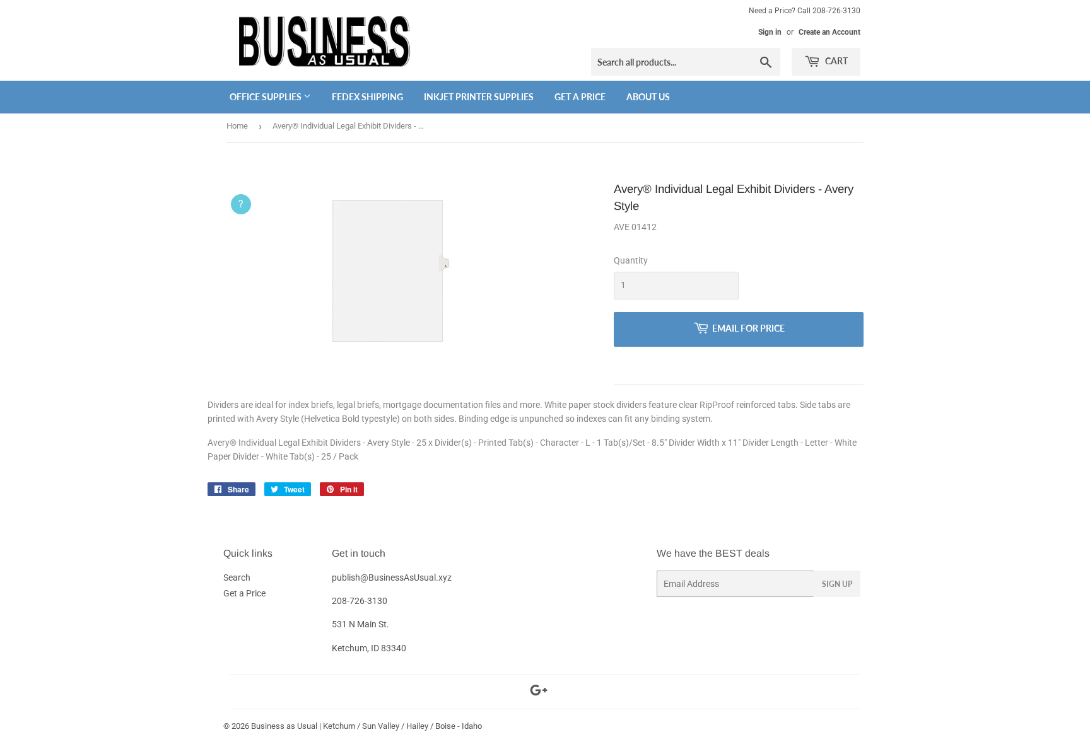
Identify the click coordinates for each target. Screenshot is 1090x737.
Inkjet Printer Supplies (479, 96)
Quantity (631, 260)
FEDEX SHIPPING (367, 96)
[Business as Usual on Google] (539, 692)
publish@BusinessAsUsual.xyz (392, 577)
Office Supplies (266, 96)
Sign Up (837, 584)
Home (237, 126)
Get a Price (580, 96)
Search (236, 577)
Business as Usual (284, 726)
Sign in (770, 32)
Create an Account (829, 32)
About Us (648, 96)
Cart (835, 60)
